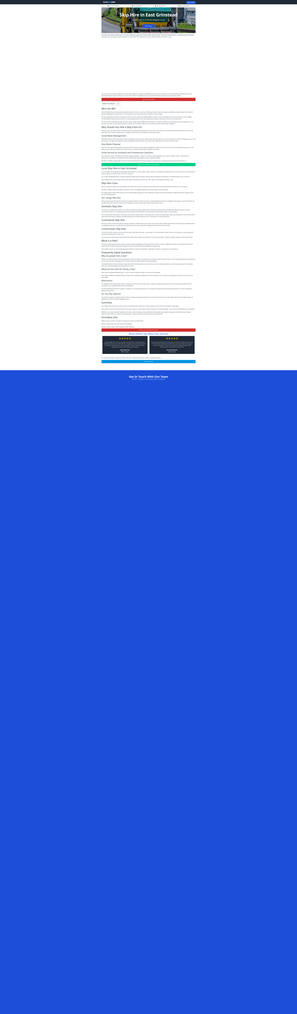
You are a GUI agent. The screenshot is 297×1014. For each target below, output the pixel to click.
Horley (103, 327)
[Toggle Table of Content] (117, 103)
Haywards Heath (124, 327)
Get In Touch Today (148, 99)
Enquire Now (148, 366)
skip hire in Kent (121, 358)
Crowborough (110, 327)
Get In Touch (191, 2)
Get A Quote (148, 26)
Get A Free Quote (148, 361)
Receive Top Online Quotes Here (148, 330)
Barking (131, 327)
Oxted (116, 327)
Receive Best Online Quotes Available (148, 164)
